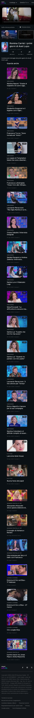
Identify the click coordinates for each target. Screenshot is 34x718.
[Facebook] (22, 667)
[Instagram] (27, 667)
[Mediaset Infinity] (3, 2)
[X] (32, 667)
